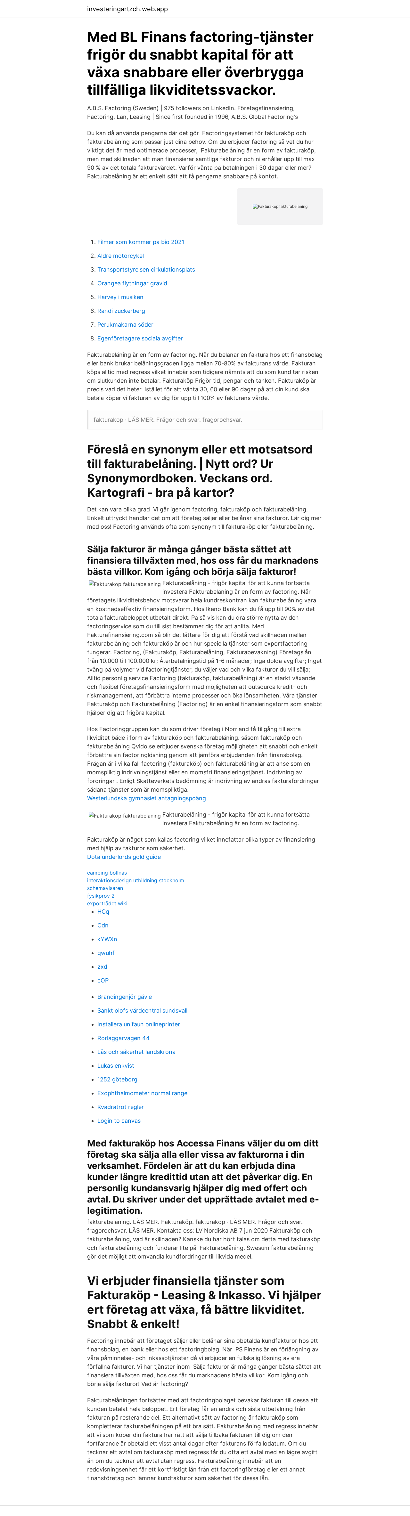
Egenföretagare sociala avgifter (140, 338)
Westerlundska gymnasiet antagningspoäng (146, 798)
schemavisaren (105, 888)
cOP (103, 980)
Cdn (103, 925)
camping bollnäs (107, 872)
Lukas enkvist (115, 1065)
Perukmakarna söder (125, 324)
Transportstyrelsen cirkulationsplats (146, 269)
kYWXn (107, 939)
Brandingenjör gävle (124, 996)
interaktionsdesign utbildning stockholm (135, 880)
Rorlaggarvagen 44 (123, 1038)
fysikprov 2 (101, 895)
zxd (102, 966)
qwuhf (106, 953)
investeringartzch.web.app (127, 9)
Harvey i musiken (120, 297)
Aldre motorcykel (120, 255)
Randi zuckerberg (121, 310)
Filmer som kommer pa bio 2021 (140, 242)
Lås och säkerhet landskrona (136, 1051)
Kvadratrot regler (120, 1107)
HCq (103, 911)
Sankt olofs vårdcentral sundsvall (142, 1010)
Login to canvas (119, 1120)
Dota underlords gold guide (124, 856)
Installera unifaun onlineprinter (138, 1024)
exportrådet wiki (107, 903)
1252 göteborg (117, 1079)
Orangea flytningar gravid (132, 283)
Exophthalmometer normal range (142, 1093)
